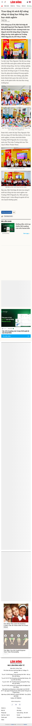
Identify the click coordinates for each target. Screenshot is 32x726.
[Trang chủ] (2, 6)
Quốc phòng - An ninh (22, 712)
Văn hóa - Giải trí (5, 715)
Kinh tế (23, 6)
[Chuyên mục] (2, 2)
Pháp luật (3, 712)
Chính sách (4, 717)
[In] (14, 212)
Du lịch (18, 715)
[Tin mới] (5, 2)
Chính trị (13, 6)
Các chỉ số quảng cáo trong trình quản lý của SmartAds (15, 350)
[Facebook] (19, 704)
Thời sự (18, 6)
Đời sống (19, 710)
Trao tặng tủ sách (8, 216)
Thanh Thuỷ (4, 20)
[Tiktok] (12, 704)
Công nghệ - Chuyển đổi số (23, 717)
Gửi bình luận (7, 288)
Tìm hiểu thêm (7, 336)
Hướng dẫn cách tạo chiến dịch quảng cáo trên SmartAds (23, 226)
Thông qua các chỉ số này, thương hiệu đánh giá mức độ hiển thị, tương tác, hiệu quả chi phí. (15, 354)
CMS (13, 724)
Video (2, 719)
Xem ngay (26, 233)
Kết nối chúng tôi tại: (16, 701)
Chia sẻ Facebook (7, 212)
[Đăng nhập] (27, 2)
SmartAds (6, 233)
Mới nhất (6, 6)
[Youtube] (16, 704)
